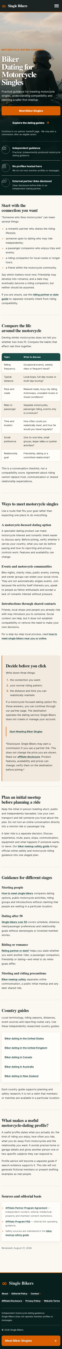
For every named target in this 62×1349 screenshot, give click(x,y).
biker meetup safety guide (33, 846)
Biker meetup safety (14, 979)
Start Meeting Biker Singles (26, 731)
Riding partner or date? (15, 950)
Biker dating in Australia (19, 1066)
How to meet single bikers (17, 893)
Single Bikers (17, 5)
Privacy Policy (33, 1301)
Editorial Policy (19, 1293)
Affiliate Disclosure (12, 1301)
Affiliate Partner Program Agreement (26, 1208)
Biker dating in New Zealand (21, 1076)
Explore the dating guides (31, 122)
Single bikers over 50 (14, 922)
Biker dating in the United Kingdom (26, 1047)
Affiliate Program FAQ (17, 1221)
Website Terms (52, 1301)
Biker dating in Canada (18, 1057)
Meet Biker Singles (31, 110)
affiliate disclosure (28, 756)
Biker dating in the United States (24, 1038)
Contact (35, 1293)
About (5, 1293)
